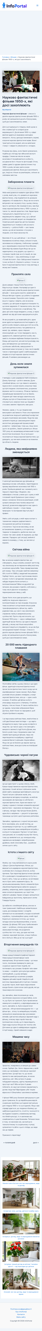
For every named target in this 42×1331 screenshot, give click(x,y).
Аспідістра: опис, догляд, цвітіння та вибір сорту (21, 1211)
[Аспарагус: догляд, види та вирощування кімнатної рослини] (20, 1224)
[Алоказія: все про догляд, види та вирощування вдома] (20, 1279)
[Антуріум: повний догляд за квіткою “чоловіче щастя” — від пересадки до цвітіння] (20, 1251)
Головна (5, 57)
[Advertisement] (21, 33)
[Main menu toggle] (37, 5)
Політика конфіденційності (21, 1309)
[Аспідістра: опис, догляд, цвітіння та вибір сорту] (20, 1198)
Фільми (13, 57)
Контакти (21, 1314)
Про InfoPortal (21, 1312)
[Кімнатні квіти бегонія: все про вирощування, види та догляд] (20, 1170)
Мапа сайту (21, 1317)
